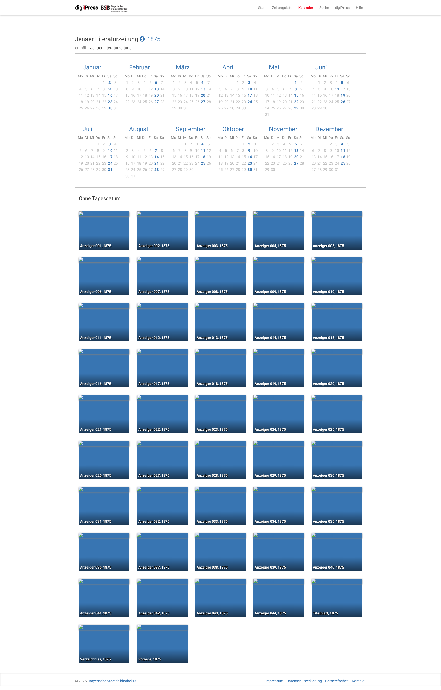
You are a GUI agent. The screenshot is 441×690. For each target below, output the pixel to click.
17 (250, 95)
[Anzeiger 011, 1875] (104, 305)
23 (110, 102)
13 (156, 89)
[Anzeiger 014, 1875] (278, 305)
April (228, 67)
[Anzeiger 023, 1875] (220, 397)
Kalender (305, 8)
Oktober (233, 129)
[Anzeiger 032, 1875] (162, 489)
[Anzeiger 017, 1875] (162, 351)
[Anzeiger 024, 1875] (278, 397)
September (190, 129)
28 (156, 169)
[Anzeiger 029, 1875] (278, 443)
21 (156, 163)
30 (110, 108)
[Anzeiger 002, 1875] (162, 213)
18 (203, 157)
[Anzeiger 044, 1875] (278, 581)
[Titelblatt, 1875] (337, 581)
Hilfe (359, 8)
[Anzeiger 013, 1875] (220, 305)
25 (203, 163)
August (138, 129)
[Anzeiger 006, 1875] (104, 259)
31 (110, 169)
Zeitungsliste (282, 8)
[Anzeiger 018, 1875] (220, 351)
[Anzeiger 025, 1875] (337, 397)
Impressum (274, 681)
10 (250, 89)
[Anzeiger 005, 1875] (337, 213)
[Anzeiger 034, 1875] (278, 489)
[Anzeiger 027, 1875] (162, 443)
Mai (274, 67)
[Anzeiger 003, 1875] (220, 213)
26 (343, 102)
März (183, 67)
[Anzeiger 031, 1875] (104, 489)
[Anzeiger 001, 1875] (104, 213)
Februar (139, 67)
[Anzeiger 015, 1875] (337, 305)
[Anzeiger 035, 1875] (337, 489)
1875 (153, 39)
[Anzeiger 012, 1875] (162, 305)
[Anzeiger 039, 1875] (278, 535)
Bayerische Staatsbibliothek (111, 681)
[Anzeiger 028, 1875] (220, 443)
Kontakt (358, 681)
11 (337, 89)
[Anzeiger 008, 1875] (220, 259)
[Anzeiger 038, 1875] (220, 535)
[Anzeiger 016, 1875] (104, 351)
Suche (324, 8)
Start (262, 8)
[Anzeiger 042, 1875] (162, 581)
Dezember (329, 129)
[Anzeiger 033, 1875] (220, 489)
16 (110, 95)
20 (156, 95)
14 (156, 157)
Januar (92, 67)
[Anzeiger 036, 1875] (104, 535)
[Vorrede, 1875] (162, 627)
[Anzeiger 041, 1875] (104, 581)
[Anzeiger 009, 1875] (278, 259)
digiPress (342, 8)
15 (296, 95)
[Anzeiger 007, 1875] (162, 259)
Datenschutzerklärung (304, 681)
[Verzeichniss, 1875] (104, 627)
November (283, 129)
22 (296, 102)
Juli (87, 129)
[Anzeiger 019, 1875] (278, 351)
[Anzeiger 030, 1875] (337, 443)
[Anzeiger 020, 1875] (337, 351)
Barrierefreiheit (337, 681)
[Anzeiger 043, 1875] (220, 581)
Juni (321, 67)
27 (156, 102)
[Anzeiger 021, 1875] (104, 397)
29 (296, 108)
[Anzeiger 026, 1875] (104, 443)
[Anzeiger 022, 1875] (162, 397)
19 (343, 95)
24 (250, 102)
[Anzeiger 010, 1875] (337, 259)
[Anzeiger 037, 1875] (162, 535)
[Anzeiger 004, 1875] (278, 213)
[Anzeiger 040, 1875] (337, 535)
